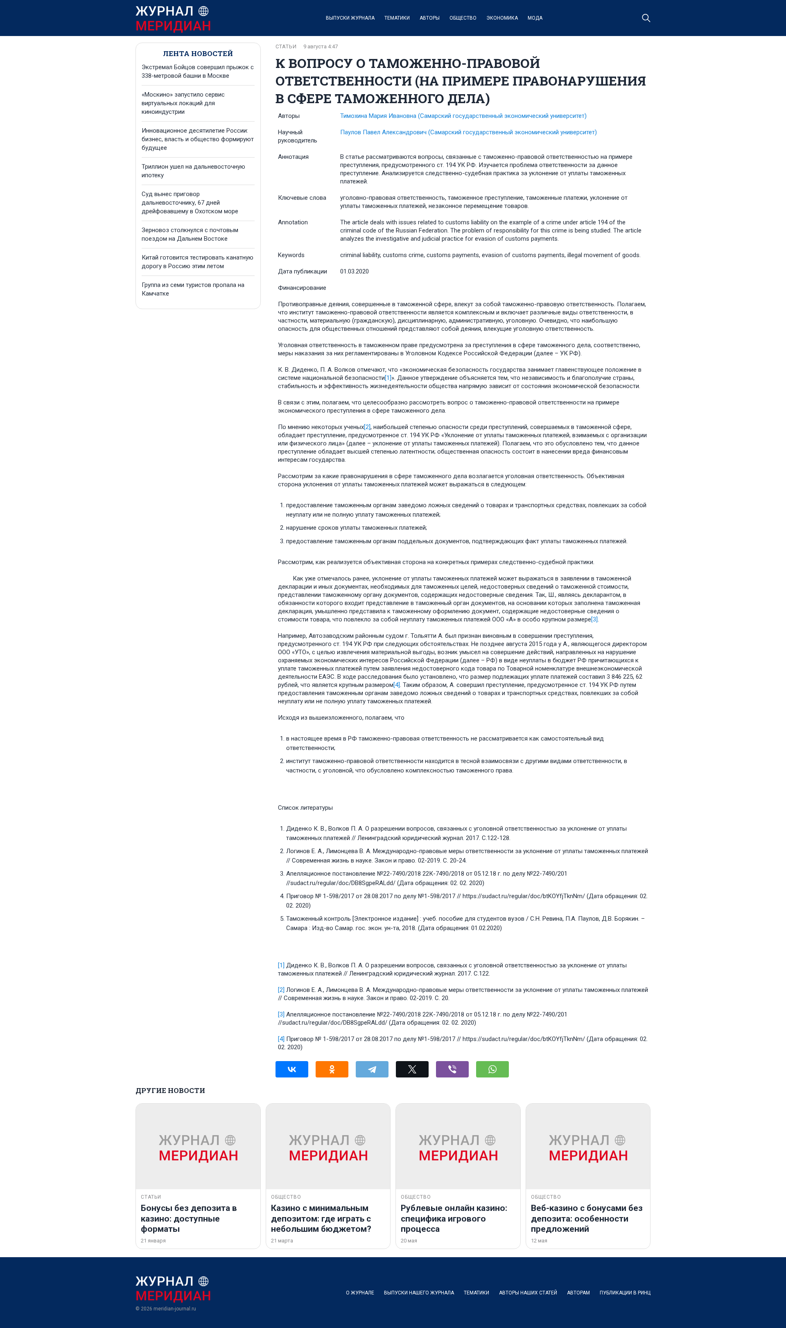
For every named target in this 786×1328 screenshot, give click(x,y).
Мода (535, 18)
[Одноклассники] (332, 1069)
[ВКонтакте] (292, 1069)
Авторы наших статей (528, 1293)
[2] (367, 427)
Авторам (578, 1293)
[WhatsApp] (492, 1069)
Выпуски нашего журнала (419, 1293)
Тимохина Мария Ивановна (463, 116)
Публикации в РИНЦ (625, 1293)
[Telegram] (372, 1069)
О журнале (360, 1293)
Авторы (430, 18)
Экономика (502, 18)
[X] (412, 1069)
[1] (388, 378)
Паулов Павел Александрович (468, 132)
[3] (594, 619)
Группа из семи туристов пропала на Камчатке (193, 289)
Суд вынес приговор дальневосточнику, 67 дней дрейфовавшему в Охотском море (190, 202)
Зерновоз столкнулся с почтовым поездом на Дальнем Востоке (190, 234)
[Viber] (452, 1069)
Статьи (286, 46)
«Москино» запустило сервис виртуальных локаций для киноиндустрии (183, 103)
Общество (463, 18)
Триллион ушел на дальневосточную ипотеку (193, 171)
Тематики (397, 18)
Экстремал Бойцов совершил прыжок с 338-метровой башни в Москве (198, 71)
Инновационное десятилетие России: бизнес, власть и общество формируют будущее (198, 139)
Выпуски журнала (350, 18)
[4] (396, 685)
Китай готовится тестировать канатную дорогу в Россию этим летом (197, 262)
